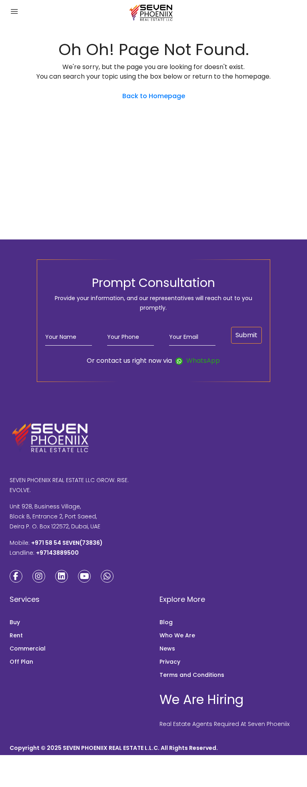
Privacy (169, 662)
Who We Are (177, 635)
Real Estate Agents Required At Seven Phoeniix (224, 724)
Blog (166, 622)
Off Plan (21, 662)
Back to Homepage (153, 96)
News (167, 649)
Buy (15, 622)
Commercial (28, 649)
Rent (16, 635)
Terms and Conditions (191, 675)
